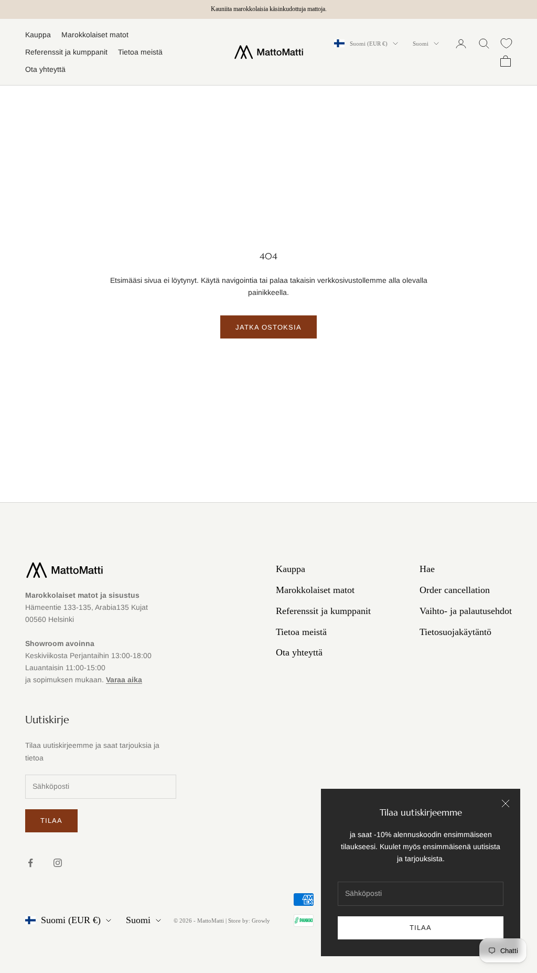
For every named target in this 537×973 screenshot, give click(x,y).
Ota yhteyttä (45, 69)
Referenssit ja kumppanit (66, 52)
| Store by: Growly (247, 920)
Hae (427, 569)
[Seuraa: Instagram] (57, 863)
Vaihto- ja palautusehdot (466, 611)
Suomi (420, 43)
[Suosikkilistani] (506, 43)
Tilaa (421, 928)
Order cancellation (455, 590)
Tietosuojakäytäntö (455, 632)
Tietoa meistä (140, 52)
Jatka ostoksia (268, 327)
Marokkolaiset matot (94, 34)
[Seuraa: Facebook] (30, 863)
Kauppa (38, 34)
